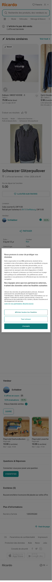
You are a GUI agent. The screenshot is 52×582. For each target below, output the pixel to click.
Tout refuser (26, 319)
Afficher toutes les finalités (26, 312)
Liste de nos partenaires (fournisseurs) (18, 304)
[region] (26, 290)
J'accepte (26, 326)
